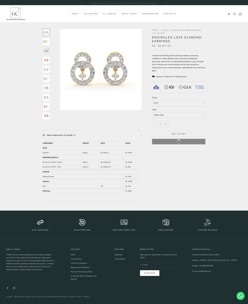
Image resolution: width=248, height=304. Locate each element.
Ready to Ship (129, 14)
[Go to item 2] (46, 41)
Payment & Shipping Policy (82, 271)
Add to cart (178, 134)
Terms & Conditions (79, 263)
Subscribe (150, 273)
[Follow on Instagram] (14, 288)
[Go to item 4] (46, 60)
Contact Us (170, 14)
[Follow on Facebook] (7, 288)
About (75, 14)
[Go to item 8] (46, 97)
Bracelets (118, 254)
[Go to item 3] (46, 51)
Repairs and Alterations (80, 267)
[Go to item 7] (46, 88)
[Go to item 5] (46, 69)
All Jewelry (110, 14)
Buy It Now (168, 141)
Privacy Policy (76, 259)
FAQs (73, 254)
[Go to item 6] (46, 78)
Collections (91, 14)
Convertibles (120, 259)
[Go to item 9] (46, 106)
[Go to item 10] (46, 115)
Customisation (150, 14)
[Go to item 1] (46, 32)
